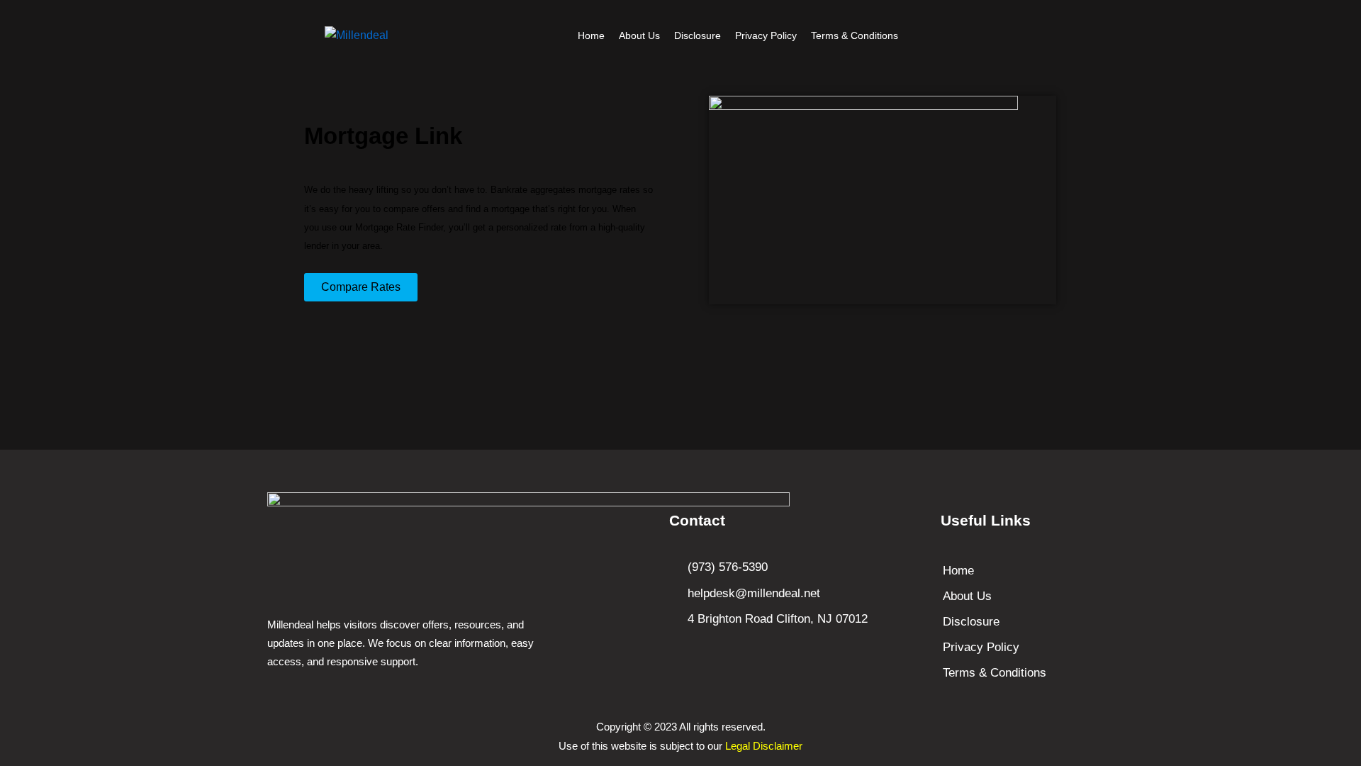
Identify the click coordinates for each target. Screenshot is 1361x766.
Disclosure (697, 35)
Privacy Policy (766, 35)
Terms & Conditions (854, 35)
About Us (639, 35)
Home (591, 35)
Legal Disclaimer (763, 746)
